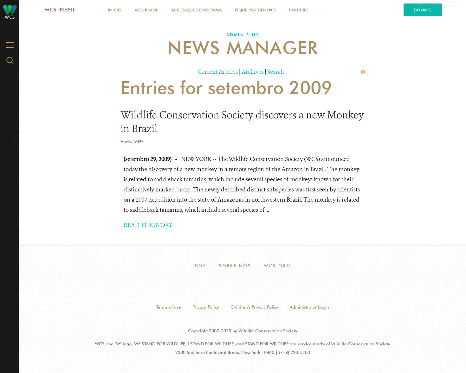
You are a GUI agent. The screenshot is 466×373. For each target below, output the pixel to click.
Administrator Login (309, 307)
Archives (252, 72)
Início (114, 9)
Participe (298, 9)
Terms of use (168, 307)
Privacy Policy (205, 307)
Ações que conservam (196, 9)
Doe (200, 265)
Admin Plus (242, 34)
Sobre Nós (235, 265)
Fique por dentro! (255, 9)
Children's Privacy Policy (254, 307)
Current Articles (217, 72)
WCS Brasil (60, 10)
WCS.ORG (277, 265)
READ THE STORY (148, 225)
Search (275, 72)
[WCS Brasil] (10, 9)
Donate (423, 9)
